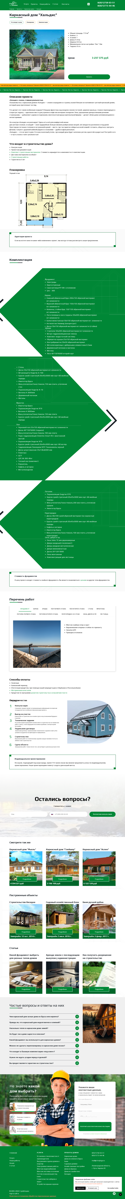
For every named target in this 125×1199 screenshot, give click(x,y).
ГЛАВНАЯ (13, 1153)
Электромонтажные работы (47, 1166)
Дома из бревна (70, 1169)
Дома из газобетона (72, 1171)
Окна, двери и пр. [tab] (90, 614)
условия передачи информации (98, 1133)
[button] (89, 76)
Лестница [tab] (104, 614)
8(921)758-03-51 (106, 2)
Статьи (12, 1166)
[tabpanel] (62, 644)
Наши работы (14, 1160)
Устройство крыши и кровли (47, 1184)
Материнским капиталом (21, 690)
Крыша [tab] (44, 609)
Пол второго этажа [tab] (77, 609)
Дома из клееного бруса (73, 1159)
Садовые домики (70, 1164)
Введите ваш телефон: (85, 1111)
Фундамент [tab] (24, 609)
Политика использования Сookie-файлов (88, 1183)
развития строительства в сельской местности (49, 693)
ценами (83, 580)
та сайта (15, 1193)
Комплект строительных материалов (25, 152)
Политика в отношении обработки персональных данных (32, 1196)
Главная (11, 9)
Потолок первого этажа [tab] (26, 614)
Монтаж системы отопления (48, 1171)
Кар (10, 1193)
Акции (11, 1163)
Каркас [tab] (36, 609)
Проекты (19, 9)
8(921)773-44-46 (106, 5)
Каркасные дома (29, 9)
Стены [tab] (90, 609)
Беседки (67, 1174)
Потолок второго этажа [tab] (48, 614)
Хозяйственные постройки (74, 1166)
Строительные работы (19, 157)
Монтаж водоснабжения (46, 1169)
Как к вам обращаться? (85, 1099)
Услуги (11, 1158)
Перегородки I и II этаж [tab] (71, 614)
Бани (66, 1161)
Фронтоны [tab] (101, 609)
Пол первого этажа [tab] (58, 609)
